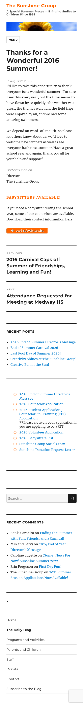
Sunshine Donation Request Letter (47, 450)
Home (11, 620)
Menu (13, 39)
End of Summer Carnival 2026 (34, 348)
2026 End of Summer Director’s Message (43, 342)
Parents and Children (23, 649)
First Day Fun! (50, 567)
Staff (10, 659)
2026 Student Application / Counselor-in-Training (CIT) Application (42, 414)
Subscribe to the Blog (24, 689)
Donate (12, 669)
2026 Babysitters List (36, 438)
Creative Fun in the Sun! (29, 365)
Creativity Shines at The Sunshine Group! (43, 359)
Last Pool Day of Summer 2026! (35, 353)
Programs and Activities (25, 640)
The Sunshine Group (31, 5)
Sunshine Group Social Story (42, 444)
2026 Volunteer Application (41, 432)
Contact (13, 679)
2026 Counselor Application (41, 404)
